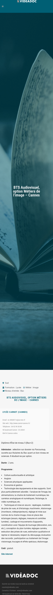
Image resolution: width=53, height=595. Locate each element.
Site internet (7, 554)
